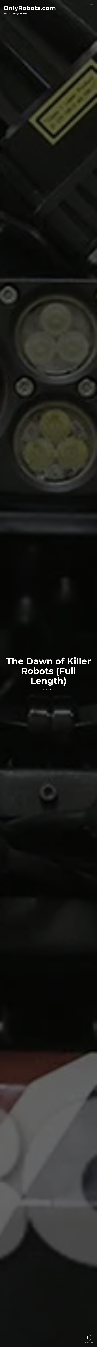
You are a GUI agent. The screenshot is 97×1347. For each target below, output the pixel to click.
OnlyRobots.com (30, 8)
